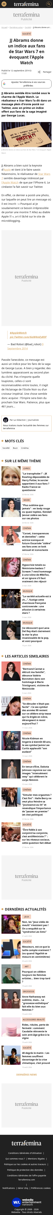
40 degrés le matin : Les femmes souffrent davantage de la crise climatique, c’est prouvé (36, 1057)
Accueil (4, 27)
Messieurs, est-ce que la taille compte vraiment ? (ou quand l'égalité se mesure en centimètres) (36, 951)
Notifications (9, 1188)
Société (28, 27)
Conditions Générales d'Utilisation (25, 1153)
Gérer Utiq (23, 1188)
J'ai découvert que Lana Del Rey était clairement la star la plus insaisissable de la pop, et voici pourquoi (36, 634)
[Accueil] (26, 4)
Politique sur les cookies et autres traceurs (25, 1164)
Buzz (15, 448)
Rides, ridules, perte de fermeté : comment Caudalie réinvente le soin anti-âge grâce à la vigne (35, 1031)
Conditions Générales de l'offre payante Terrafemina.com (26, 1177)
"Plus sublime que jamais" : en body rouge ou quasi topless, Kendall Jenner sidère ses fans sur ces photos (37, 512)
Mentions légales (36, 1158)
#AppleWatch (18, 333)
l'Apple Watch (10, 182)
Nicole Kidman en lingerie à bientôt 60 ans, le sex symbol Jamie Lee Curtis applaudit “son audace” (36, 745)
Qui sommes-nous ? (15, 1158)
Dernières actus (16, 27)
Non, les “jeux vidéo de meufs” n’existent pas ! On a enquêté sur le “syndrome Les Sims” (35, 926)
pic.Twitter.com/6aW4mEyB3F (28, 337)
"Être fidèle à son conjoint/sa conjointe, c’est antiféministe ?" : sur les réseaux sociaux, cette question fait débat (36, 836)
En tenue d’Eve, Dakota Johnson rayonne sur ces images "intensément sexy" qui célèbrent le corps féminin (36, 773)
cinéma (25, 448)
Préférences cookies (41, 1188)
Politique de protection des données (25, 1169)
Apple (7, 169)
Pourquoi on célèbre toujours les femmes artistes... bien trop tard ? (36, 976)
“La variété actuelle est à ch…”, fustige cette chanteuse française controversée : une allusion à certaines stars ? (36, 605)
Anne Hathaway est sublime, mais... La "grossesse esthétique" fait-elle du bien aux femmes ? (35, 1003)
